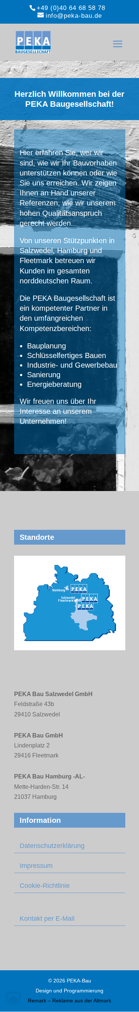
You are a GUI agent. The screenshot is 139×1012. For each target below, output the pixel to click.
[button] (13, 998)
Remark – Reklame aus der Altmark (69, 1001)
